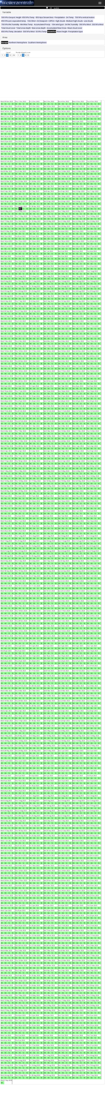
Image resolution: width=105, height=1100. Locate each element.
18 (12, 104)
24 (14, 55)
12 (10, 55)
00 (2, 104)
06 (5, 104)
